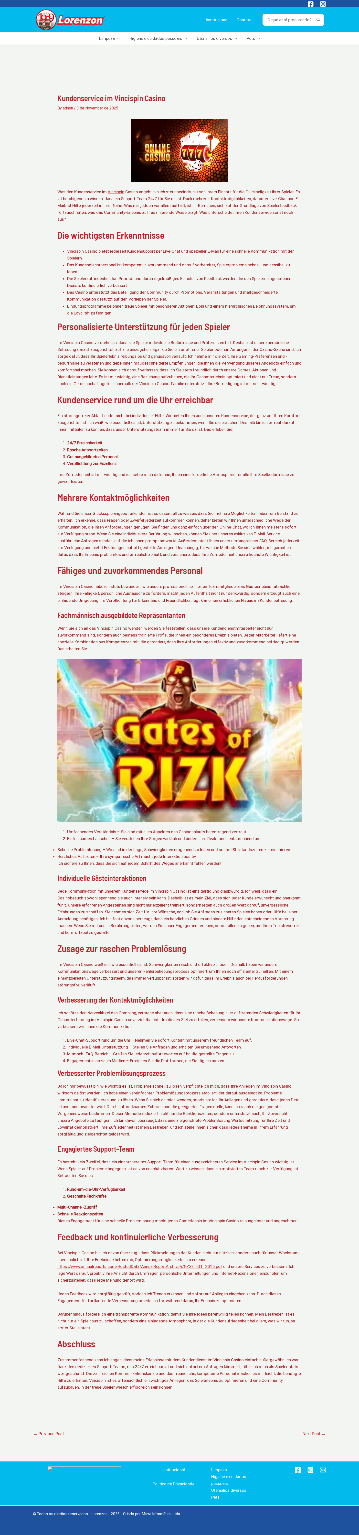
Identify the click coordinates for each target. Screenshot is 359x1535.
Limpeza (219, 1469)
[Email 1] (323, 1470)
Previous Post (48, 1434)
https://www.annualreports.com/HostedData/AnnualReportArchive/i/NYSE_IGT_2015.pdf (139, 1266)
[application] (117, 38)
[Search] (318, 19)
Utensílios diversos (228, 1490)
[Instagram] (323, 4)
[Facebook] (311, 4)
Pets (215, 1497)
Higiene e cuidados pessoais (228, 1480)
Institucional (173, 1469)
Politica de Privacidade (173, 1483)
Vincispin (116, 191)
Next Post (314, 1434)
